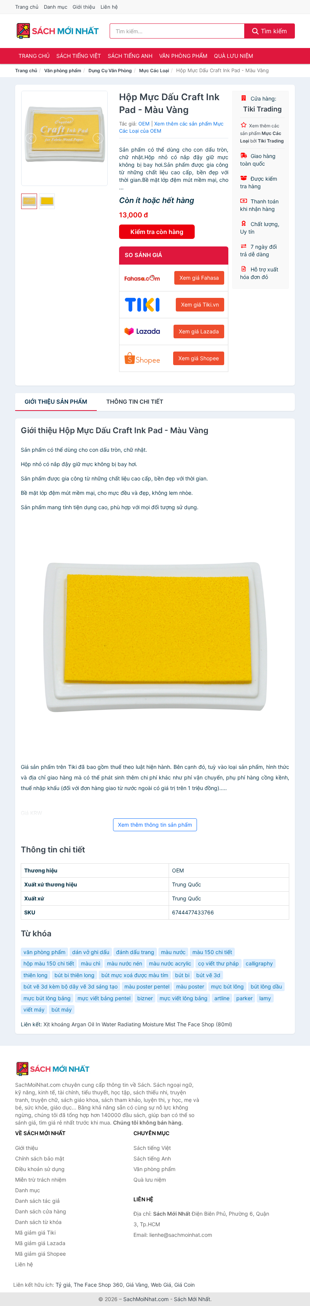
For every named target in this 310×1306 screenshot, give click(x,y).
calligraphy (259, 963)
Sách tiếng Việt (78, 56)
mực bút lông (227, 986)
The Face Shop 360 (98, 1284)
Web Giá (161, 1284)
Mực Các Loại (154, 70)
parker (244, 998)
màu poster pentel (146, 986)
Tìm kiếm (273, 31)
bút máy (61, 1009)
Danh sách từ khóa (38, 1222)
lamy (265, 998)
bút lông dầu (266, 986)
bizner (145, 998)
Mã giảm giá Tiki (35, 1232)
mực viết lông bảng (184, 998)
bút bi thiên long (74, 975)
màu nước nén (124, 963)
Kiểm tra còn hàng (156, 231)
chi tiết (134, 401)
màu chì (90, 963)
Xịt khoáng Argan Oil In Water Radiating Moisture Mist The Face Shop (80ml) (137, 1024)
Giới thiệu (84, 7)
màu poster (190, 986)
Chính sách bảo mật (39, 1158)
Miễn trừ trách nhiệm (40, 1179)
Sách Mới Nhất (192, 1299)
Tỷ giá (63, 1284)
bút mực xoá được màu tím (134, 975)
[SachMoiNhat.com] (57, 31)
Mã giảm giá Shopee (40, 1253)
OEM (144, 124)
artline (221, 998)
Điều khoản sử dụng (40, 1169)
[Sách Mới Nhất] (53, 1069)
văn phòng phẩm (44, 952)
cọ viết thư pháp (218, 963)
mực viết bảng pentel (104, 998)
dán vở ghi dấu (90, 952)
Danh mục (55, 7)
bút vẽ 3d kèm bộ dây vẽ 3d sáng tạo (70, 986)
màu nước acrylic (170, 963)
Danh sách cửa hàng (40, 1211)
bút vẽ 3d (208, 975)
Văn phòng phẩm (183, 56)
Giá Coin (184, 1284)
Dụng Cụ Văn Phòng (110, 70)
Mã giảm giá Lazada (40, 1243)
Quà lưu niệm (233, 56)
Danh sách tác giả (37, 1201)
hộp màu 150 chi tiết (48, 963)
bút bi (182, 975)
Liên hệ (109, 7)
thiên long (35, 975)
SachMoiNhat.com (146, 1299)
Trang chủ (27, 7)
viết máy (34, 1009)
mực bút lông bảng (47, 998)
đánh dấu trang (135, 952)
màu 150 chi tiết (212, 952)
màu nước (173, 952)
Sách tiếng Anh (130, 56)
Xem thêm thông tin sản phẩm (155, 824)
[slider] (29, 201)
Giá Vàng (137, 1284)
